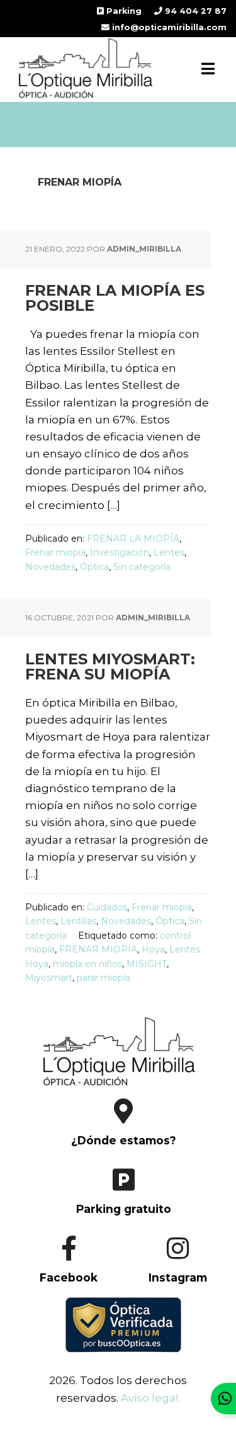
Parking (123, 11)
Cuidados (107, 907)
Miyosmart (48, 977)
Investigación (119, 552)
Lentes (169, 552)
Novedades (50, 567)
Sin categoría (142, 567)
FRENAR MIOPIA (98, 949)
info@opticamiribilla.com (168, 27)
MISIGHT (146, 963)
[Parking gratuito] (117, 1221)
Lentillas (78, 921)
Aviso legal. (151, 1398)
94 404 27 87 (194, 11)
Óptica (94, 567)
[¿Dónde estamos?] (117, 1152)
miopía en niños (87, 963)
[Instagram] (172, 1289)
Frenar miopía (55, 552)
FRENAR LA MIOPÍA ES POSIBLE (115, 298)
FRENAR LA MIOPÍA (133, 538)
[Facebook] (64, 1289)
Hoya (153, 949)
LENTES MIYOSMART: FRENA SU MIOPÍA (110, 666)
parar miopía (103, 977)
